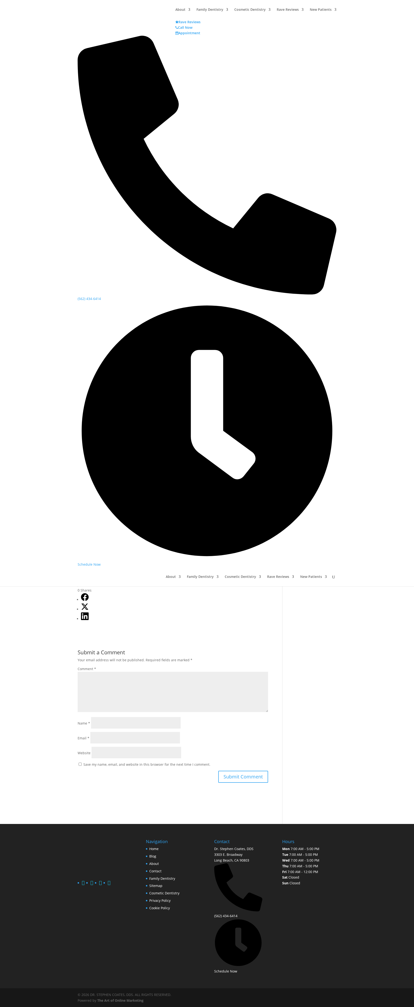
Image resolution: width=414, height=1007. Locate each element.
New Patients (311, 577)
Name (84, 723)
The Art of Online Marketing (120, 1000)
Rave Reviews (278, 577)
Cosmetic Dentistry (240, 577)
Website (84, 753)
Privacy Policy (160, 900)
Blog (152, 856)
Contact (155, 871)
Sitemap (155, 885)
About (171, 577)
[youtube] (109, 883)
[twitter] (91, 883)
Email (83, 738)
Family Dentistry (200, 577)
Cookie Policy (159, 908)
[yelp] (100, 883)
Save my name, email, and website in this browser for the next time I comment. (146, 764)
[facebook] (83, 883)
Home (154, 848)
